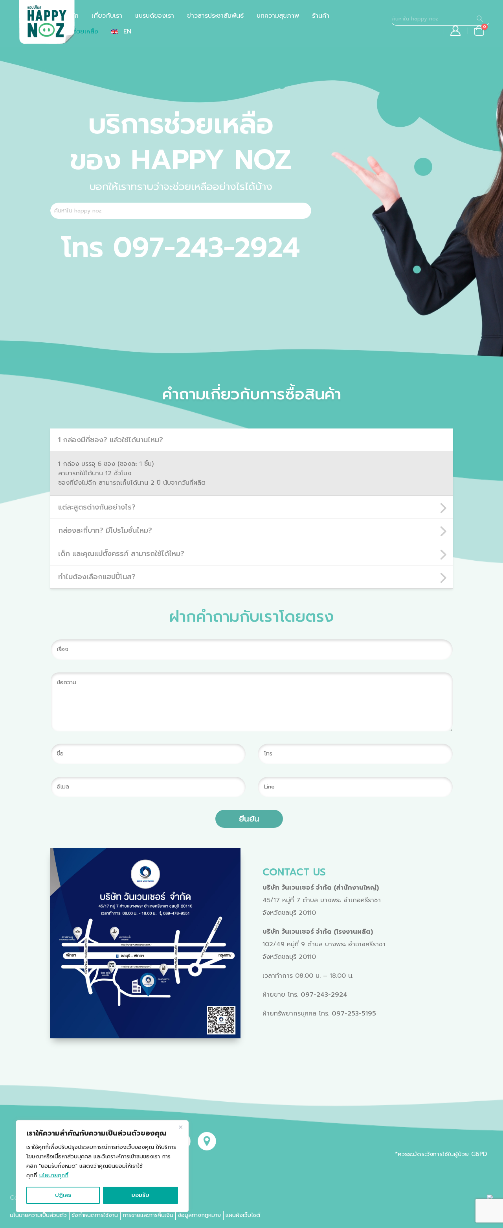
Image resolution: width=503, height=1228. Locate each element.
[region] (102, 1166)
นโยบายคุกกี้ (53, 1175)
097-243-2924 (324, 994)
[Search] (480, 18)
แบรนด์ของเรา (154, 15)
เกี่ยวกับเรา (107, 15)
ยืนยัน (249, 819)
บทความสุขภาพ (278, 15)
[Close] (180, 1127)
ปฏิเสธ (63, 1195)
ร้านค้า (320, 15)
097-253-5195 (354, 1013)
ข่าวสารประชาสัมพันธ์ (215, 15)
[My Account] (456, 31)
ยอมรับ (140, 1195)
